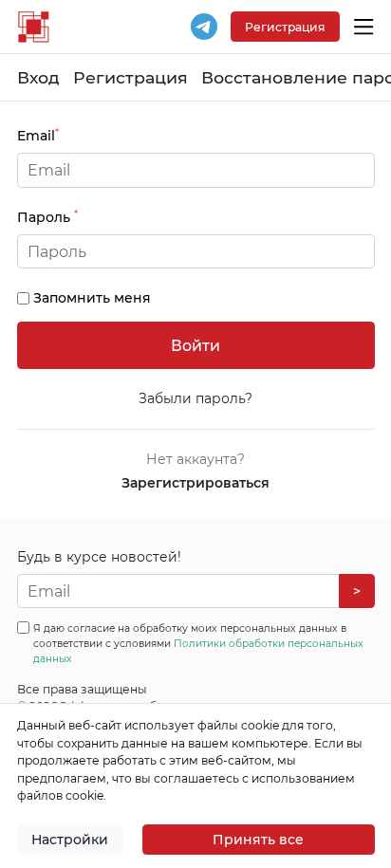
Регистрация (130, 77)
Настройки (69, 839)
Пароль (47, 217)
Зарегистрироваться (195, 482)
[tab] (196, 251)
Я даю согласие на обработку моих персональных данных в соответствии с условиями (198, 643)
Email (38, 135)
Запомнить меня (92, 297)
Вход (38, 77)
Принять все (258, 839)
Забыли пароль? (195, 398)
